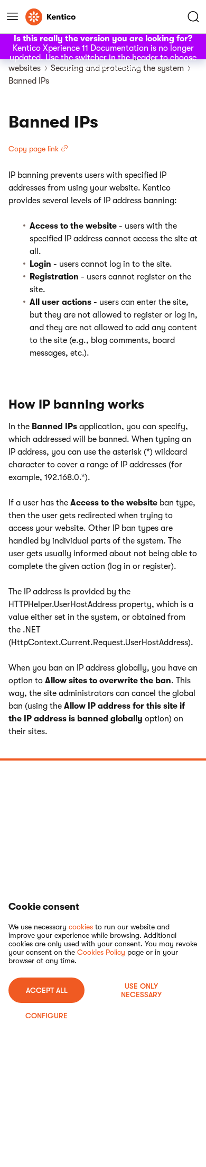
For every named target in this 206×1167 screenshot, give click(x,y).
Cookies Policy (101, 952)
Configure (46, 1015)
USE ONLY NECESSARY (141, 990)
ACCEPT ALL (47, 990)
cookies (81, 926)
